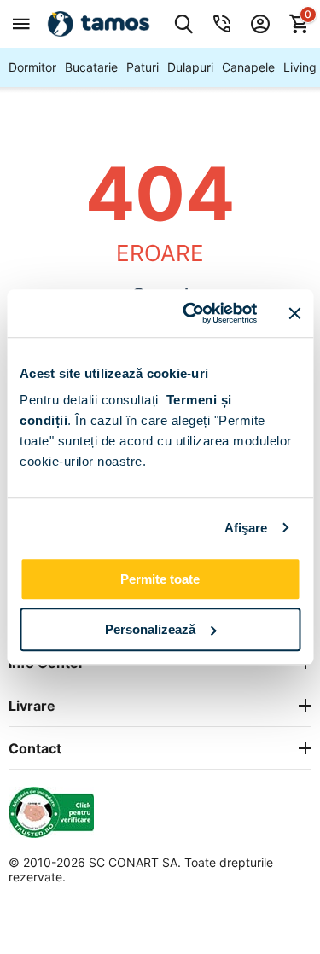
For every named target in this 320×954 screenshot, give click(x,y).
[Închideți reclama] (294, 313)
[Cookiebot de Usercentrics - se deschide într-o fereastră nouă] (191, 313)
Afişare (246, 528)
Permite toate (160, 579)
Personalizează (150, 629)
